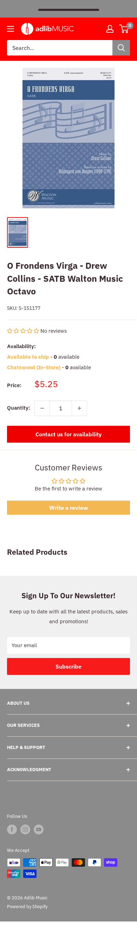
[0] (124, 29)
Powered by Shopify (27, 907)
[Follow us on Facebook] (12, 829)
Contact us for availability (68, 434)
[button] (23, 330)
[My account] (109, 29)
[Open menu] (10, 29)
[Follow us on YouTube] (39, 829)
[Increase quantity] (79, 408)
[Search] (121, 48)
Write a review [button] (68, 507)
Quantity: (18, 407)
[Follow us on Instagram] (25, 829)
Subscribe (68, 666)
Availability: (21, 346)
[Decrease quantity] (42, 408)
